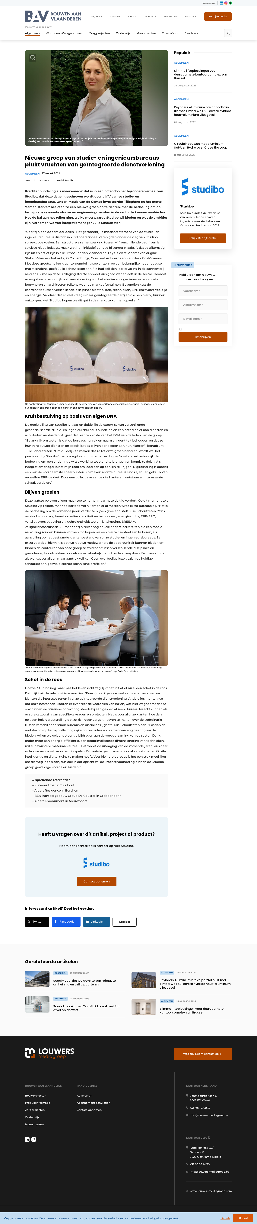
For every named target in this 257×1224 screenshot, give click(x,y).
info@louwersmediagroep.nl (209, 1115)
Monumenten (146, 33)
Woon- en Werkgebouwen (64, 33)
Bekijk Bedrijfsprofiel (203, 238)
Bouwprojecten (35, 1095)
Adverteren (150, 16)
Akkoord (243, 1218)
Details (225, 1218)
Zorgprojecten (99, 33)
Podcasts (115, 16)
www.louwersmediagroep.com (211, 1191)
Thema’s (168, 33)
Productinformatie (37, 1102)
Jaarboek (191, 33)
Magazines (96, 16)
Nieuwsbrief (171, 16)
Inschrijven (203, 337)
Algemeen (32, 33)
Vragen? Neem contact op (201, 1053)
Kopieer (124, 922)
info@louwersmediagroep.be (210, 1171)
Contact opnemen (89, 1110)
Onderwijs (123, 33)
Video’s (132, 16)
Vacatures (190, 16)
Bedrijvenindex (217, 16)
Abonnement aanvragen (93, 1102)
